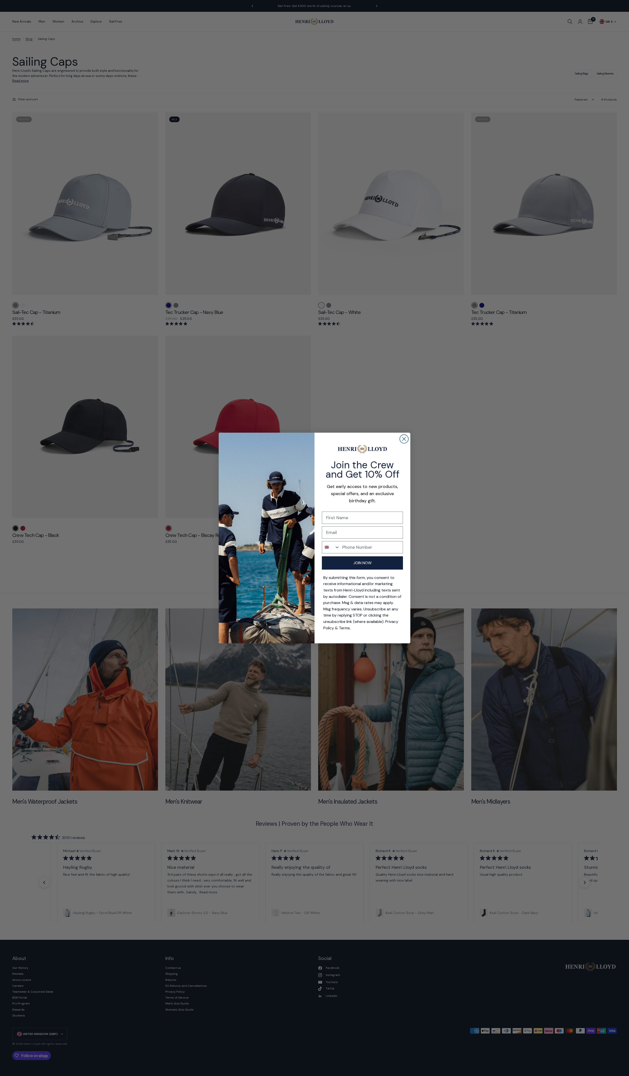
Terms (344, 628)
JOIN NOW (362, 562)
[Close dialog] (404, 439)
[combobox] (331, 547)
